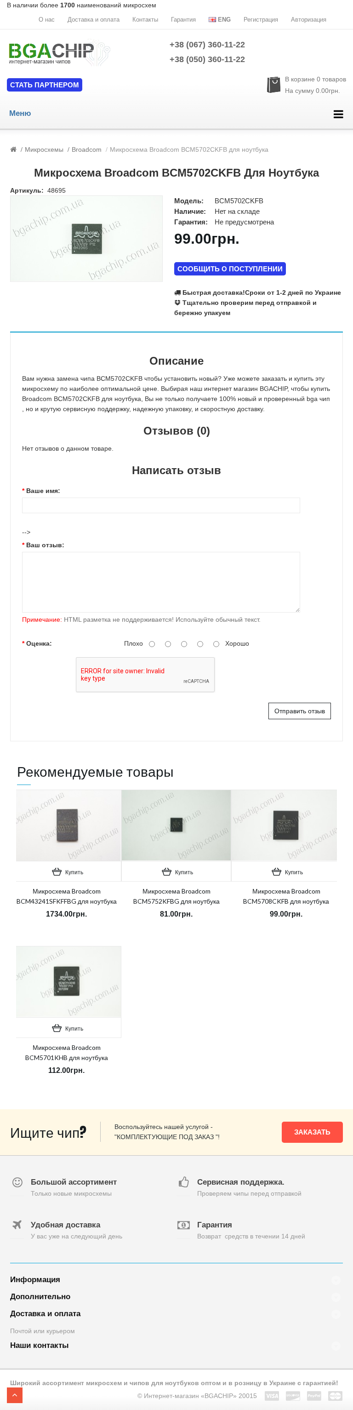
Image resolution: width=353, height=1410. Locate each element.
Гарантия (183, 19)
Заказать (312, 1132)
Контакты (145, 19)
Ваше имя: (43, 490)
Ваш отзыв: (45, 545)
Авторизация (308, 19)
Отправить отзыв (299, 711)
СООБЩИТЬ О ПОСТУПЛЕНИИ (230, 269)
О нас (47, 19)
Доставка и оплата (94, 19)
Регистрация (261, 19)
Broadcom (87, 149)
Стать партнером (44, 85)
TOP (15, 1395)
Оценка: (39, 643)
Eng (224, 19)
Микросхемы (44, 149)
